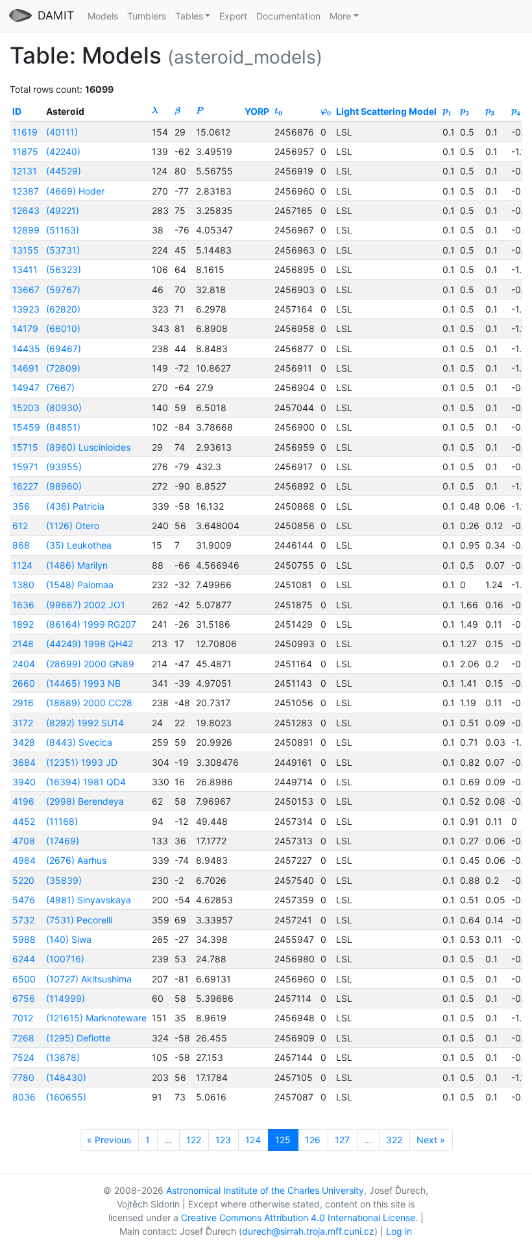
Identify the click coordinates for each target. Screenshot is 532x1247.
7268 (23, 1037)
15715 (25, 447)
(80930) (64, 407)
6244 (23, 958)
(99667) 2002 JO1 (85, 604)
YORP (257, 111)
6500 (24, 978)
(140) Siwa (68, 939)
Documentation (288, 15)
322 (394, 1139)
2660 (23, 683)
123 (223, 1139)
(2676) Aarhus (76, 860)
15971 (25, 466)
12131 (24, 170)
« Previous (109, 1139)
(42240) (63, 151)
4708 (23, 840)
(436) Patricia (75, 506)
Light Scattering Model (386, 111)
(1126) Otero (72, 525)
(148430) (66, 1077)
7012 (22, 1017)
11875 (25, 151)
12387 (25, 190)
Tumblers (146, 15)
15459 (26, 427)
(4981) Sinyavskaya (88, 899)
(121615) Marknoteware (96, 1017)
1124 (22, 565)
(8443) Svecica (79, 742)
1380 (23, 584)
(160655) (66, 1096)
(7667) (60, 387)
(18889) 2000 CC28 (89, 702)
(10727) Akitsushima (89, 978)
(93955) (64, 466)
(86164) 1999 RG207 (91, 624)
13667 (26, 289)
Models (103, 15)
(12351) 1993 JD (81, 762)
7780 (23, 1077)
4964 (24, 860)
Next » (431, 1139)
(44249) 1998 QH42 (89, 643)
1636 (23, 604)
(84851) (63, 427)
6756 (23, 998)
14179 (25, 328)
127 (342, 1139)
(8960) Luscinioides (88, 447)
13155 (25, 249)
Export (233, 15)
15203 (26, 407)
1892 (23, 624)
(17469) (62, 840)
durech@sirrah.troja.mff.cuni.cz (308, 1231)
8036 (24, 1096)
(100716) (65, 958)
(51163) (62, 229)
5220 (23, 880)
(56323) (63, 269)
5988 (24, 939)
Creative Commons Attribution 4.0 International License (298, 1217)
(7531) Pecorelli (79, 919)
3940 (24, 781)
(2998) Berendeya (85, 801)
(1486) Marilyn (77, 565)
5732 (23, 919)
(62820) (63, 309)
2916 (23, 702)
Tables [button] (189, 15)
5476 (23, 899)
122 (193, 1139)
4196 (23, 801)
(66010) (63, 328)
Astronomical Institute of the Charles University (265, 1190)
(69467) (63, 348)
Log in (399, 1231)
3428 (23, 742)
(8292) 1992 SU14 (85, 722)
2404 (23, 663)
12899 (26, 229)
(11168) (62, 821)
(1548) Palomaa (80, 584)
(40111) (62, 131)
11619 (25, 131)
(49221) (62, 210)
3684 (24, 762)
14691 (25, 368)
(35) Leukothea (79, 545)
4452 (23, 821)
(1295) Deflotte (78, 1037)
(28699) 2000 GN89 (90, 663)
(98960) (64, 486)
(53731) (63, 249)
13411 (25, 269)
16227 (25, 486)
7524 (23, 1057)
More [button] (340, 15)
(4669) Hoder (75, 190)
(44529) (63, 170)
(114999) (65, 998)
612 (20, 525)
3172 (22, 722)
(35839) (64, 880)
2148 (23, 643)
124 (253, 1139)
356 (21, 506)
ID (16, 111)
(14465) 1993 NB (83, 683)
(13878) (63, 1057)
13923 (26, 309)
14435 (26, 348)
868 (21, 545)
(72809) (63, 368)
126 (312, 1139)
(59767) (63, 289)
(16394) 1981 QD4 (86, 781)
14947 (26, 387)
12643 (26, 210)
